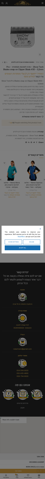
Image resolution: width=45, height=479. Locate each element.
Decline (31, 242)
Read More (21, 237)
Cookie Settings (13, 242)
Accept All (22, 248)
